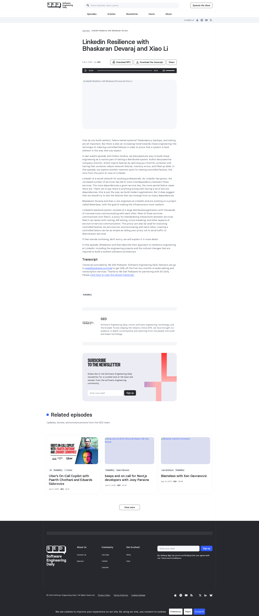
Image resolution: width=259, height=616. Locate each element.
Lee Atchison (168, 470)
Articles (111, 14)
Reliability (87, 294)
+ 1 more (68, 470)
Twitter (105, 561)
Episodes (92, 14)
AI (51, 470)
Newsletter (132, 14)
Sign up (130, 393)
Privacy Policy (104, 595)
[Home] (60, 5)
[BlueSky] (211, 595)
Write (128, 555)
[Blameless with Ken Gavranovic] (185, 450)
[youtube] (206, 20)
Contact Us (81, 555)
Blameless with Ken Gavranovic (184, 476)
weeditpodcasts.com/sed (98, 268)
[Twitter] (200, 595)
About (168, 14)
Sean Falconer (122, 470)
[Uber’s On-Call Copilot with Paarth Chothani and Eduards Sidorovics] (73, 450)
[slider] (124, 70)
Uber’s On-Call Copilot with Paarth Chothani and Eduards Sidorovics (70, 480)
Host (128, 561)
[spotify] (201, 20)
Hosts (152, 14)
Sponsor (80, 561)
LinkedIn (105, 567)
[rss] (210, 20)
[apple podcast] (197, 20)
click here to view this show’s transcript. (112, 274)
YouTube (105, 555)
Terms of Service (121, 595)
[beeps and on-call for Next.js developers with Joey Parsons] (129, 450)
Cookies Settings (138, 595)
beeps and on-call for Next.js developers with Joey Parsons (127, 478)
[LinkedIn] (205, 595)
